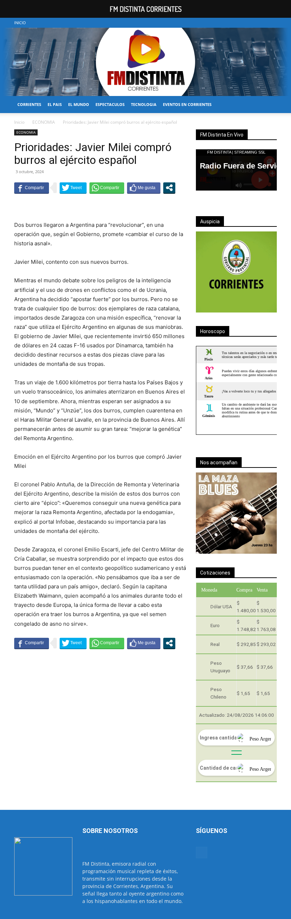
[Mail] (271, 23)
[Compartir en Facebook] (31, 187)
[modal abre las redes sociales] (169, 187)
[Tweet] (73, 187)
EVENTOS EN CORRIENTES (187, 104)
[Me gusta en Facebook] (143, 187)
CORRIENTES (29, 104)
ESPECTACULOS (110, 104)
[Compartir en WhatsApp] (106, 187)
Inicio (19, 122)
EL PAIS (55, 104)
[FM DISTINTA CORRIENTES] (145, 62)
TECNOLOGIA (144, 104)
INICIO (20, 22)
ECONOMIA (43, 122)
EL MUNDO (78, 104)
